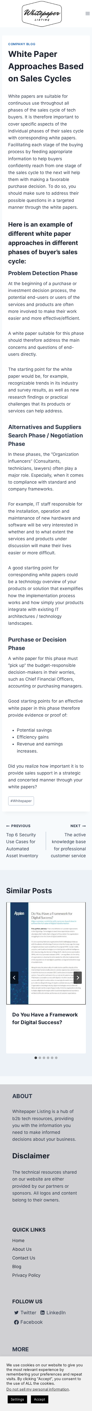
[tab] (35, 1058)
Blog (16, 1266)
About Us (22, 1249)
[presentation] (46, 953)
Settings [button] (17, 1399)
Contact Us (23, 1257)
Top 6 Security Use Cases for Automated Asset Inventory (22, 841)
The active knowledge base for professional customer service (68, 841)
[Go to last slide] (14, 978)
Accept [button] (39, 1399)
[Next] (78, 978)
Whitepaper (21, 801)
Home (18, 1240)
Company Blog (21, 44)
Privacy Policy (26, 1275)
